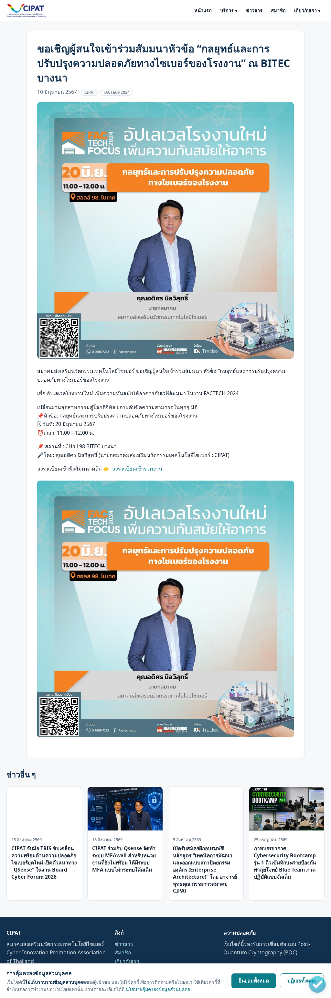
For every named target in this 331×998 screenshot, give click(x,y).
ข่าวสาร (254, 10)
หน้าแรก (203, 10)
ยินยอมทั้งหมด (254, 980)
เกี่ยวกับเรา (127, 961)
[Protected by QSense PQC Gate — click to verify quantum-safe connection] (317, 984)
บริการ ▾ (229, 10)
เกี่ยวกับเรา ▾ (307, 10)
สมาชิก (278, 10)
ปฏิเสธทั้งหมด (301, 980)
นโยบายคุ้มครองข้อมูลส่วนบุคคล (158, 989)
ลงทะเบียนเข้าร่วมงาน (137, 468)
